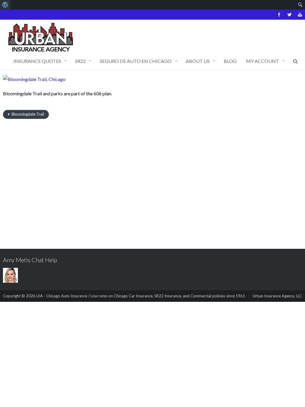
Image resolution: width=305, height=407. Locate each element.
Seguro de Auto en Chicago (136, 61)
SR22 (80, 61)
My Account (262, 61)
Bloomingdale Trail (27, 114)
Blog (230, 61)
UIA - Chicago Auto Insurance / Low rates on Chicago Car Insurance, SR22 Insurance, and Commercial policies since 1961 (140, 295)
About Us (198, 61)
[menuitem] (5, 5)
